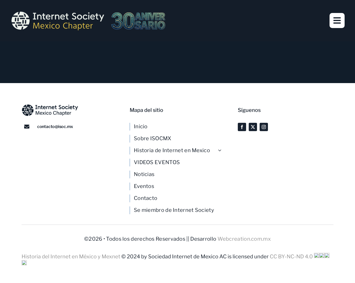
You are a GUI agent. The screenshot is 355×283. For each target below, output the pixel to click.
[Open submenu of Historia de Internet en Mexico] (221, 150)
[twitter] (253, 127)
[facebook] (242, 127)
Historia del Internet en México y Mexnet (71, 256)
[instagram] (264, 127)
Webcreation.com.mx (244, 239)
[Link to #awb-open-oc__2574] (337, 20)
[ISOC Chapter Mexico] (88, 13)
